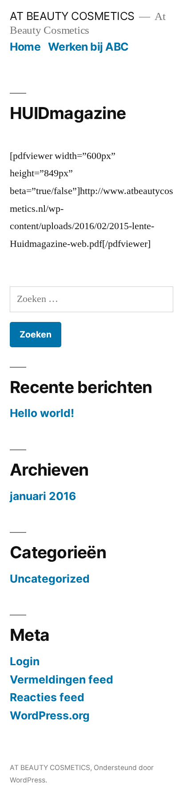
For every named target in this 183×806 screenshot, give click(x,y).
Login (25, 661)
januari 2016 (43, 496)
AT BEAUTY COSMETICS (72, 16)
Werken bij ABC (88, 46)
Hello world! (42, 413)
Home (25, 46)
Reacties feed (47, 697)
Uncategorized (50, 578)
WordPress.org (50, 715)
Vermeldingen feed (61, 679)
